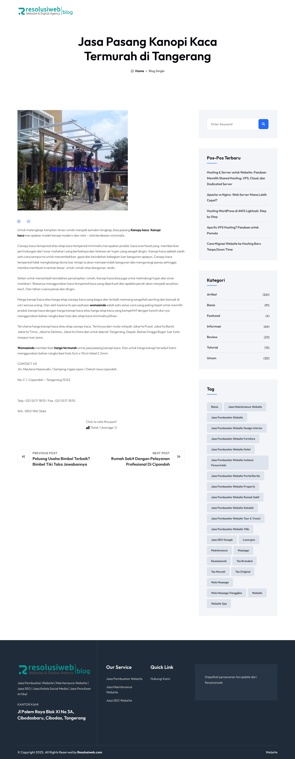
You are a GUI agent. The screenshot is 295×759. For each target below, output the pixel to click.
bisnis (214, 407)
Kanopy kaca (140, 230)
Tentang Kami (143, 10)
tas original (242, 571)
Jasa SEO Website (119, 700)
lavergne (249, 540)
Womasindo (26, 348)
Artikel (212, 294)
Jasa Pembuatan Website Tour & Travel (235, 518)
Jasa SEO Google (222, 540)
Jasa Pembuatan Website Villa (230, 529)
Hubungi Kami (160, 679)
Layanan (115, 10)
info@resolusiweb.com (256, 12)
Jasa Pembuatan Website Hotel (230, 449)
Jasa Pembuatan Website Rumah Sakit (235, 497)
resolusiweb (219, 561)
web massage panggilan (226, 593)
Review (212, 337)
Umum (211, 358)
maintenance (219, 550)
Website (272, 752)
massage (243, 550)
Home (139, 71)
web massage (220, 582)
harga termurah (65, 348)
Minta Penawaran (175, 10)
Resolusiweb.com (89, 752)
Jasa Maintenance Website (245, 407)
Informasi (214, 326)
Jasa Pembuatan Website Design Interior (236, 428)
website (257, 593)
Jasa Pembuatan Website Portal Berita (235, 476)
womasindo (98, 305)
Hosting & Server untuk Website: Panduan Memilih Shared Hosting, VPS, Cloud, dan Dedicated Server (236, 178)
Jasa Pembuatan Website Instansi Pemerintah (232, 462)
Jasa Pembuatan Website (227, 417)
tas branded (244, 561)
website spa (219, 603)
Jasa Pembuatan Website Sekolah (232, 508)
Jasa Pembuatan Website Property (233, 486)
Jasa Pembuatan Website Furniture (233, 439)
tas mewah (218, 571)
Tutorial (212, 347)
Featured (213, 316)
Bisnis (211, 305)
